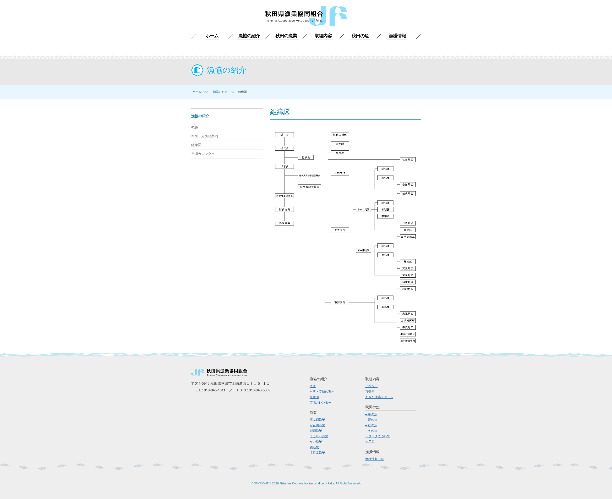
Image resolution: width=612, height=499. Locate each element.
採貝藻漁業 (317, 452)
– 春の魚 (371, 414)
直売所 (370, 391)
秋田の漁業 (286, 35)
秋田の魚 (360, 35)
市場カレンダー (203, 154)
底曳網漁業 (317, 419)
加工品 (370, 441)
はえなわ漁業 (319, 436)
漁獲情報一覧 (374, 458)
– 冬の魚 (371, 430)
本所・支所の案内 (204, 136)
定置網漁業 (317, 425)
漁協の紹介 (249, 35)
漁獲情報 (397, 35)
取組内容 (323, 35)
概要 (194, 127)
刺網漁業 (316, 430)
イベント (371, 386)
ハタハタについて (377, 436)
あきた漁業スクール (379, 397)
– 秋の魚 (371, 425)
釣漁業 (314, 447)
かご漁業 (316, 441)
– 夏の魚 (371, 419)
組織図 (196, 145)
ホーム (212, 35)
